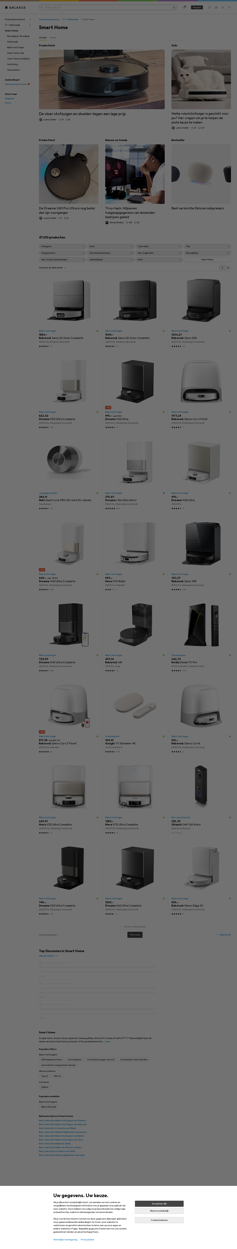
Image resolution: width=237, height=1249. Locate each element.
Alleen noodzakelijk (159, 1210)
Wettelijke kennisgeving (65, 1239)
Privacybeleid (87, 1239)
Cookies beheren (159, 1220)
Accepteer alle (159, 1203)
